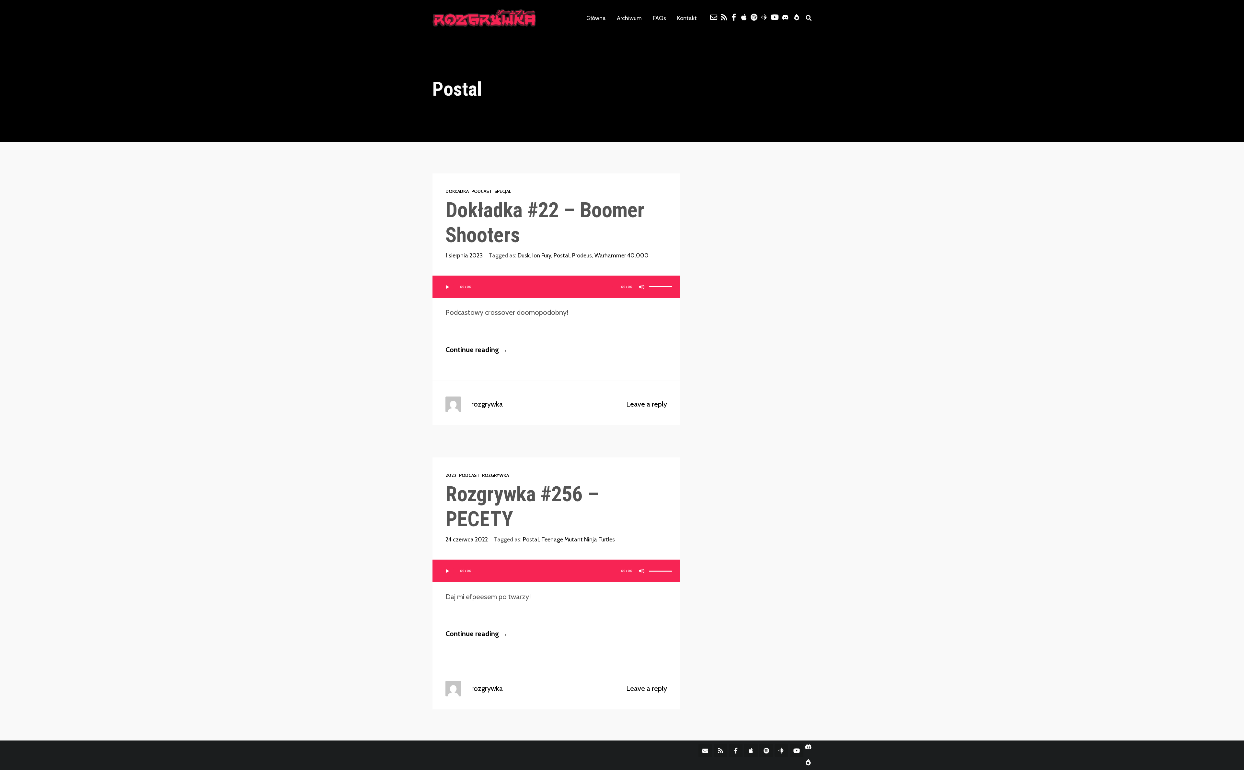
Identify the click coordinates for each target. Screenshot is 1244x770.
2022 (450, 475)
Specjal (503, 191)
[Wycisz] (642, 287)
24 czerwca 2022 (466, 539)
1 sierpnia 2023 (464, 255)
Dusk (524, 255)
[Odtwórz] (447, 287)
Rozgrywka (495, 475)
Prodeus (582, 255)
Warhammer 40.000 (621, 255)
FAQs (659, 18)
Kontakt (687, 18)
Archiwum (629, 18)
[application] (556, 287)
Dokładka (457, 191)
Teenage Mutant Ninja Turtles (578, 539)
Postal (562, 255)
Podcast (481, 191)
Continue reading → (476, 349)
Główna (596, 18)
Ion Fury (541, 255)
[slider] (660, 287)
